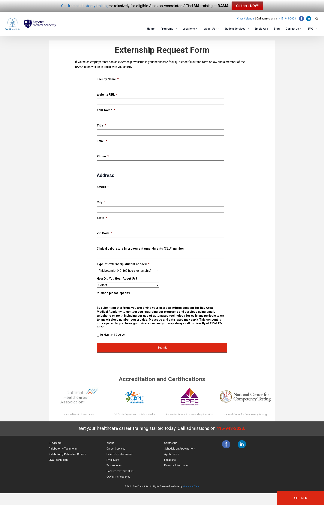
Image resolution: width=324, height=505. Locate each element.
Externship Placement (119, 454)
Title (101, 125)
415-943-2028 (287, 18)
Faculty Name (108, 79)
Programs (166, 28)
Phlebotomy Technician (63, 448)
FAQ (310, 28)
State (102, 218)
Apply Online (171, 454)
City (101, 202)
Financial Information (176, 465)
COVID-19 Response (118, 476)
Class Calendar (246, 18)
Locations (189, 28)
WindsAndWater (191, 486)
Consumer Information (120, 471)
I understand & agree (112, 334)
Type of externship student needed (123, 264)
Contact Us (292, 28)
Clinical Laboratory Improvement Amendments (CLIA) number (140, 248)
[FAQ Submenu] (316, 27)
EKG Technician (58, 459)
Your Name (106, 110)
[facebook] (301, 18)
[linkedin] (308, 18)
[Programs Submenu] (176, 27)
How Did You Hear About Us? (117, 278)
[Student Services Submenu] (248, 27)
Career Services (115, 448)
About (110, 442)
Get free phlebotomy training (84, 6)
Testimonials (114, 465)
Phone (103, 156)
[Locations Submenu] (198, 27)
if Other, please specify (113, 293)
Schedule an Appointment (179, 448)
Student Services (234, 28)
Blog (277, 28)
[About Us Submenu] (218, 27)
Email (102, 141)
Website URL (107, 94)
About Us (209, 28)
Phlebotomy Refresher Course (67, 454)
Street (103, 187)
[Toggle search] (317, 18)
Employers (261, 28)
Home (150, 28)
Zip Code (104, 233)
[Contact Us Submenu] (302, 27)
